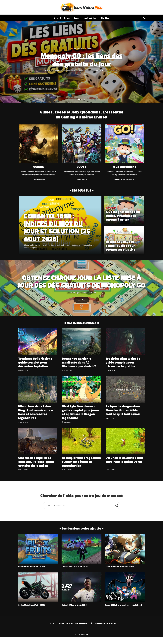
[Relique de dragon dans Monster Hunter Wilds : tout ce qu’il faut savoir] (125, 389)
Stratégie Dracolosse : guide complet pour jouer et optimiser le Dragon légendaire (80, 412)
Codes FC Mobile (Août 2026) (74, 604)
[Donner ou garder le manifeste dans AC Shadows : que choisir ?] (81, 341)
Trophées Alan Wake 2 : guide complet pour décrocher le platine (123, 362)
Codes (89, 48)
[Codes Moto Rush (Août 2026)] (38, 587)
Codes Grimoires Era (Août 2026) (119, 566)
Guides (28, 210)
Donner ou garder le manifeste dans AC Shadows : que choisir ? (79, 362)
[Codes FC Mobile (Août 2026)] (81, 587)
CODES (81, 166)
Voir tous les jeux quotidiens (123, 179)
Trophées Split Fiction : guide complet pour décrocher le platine (35, 362)
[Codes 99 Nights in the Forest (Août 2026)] (125, 587)
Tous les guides (38, 179)
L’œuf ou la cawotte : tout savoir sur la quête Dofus (124, 459)
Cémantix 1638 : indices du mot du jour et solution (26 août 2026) (57, 227)
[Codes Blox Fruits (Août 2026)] (38, 549)
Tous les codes (80, 179)
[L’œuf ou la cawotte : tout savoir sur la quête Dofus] (125, 441)
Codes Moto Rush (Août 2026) (31, 604)
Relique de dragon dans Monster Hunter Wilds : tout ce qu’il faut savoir (123, 410)
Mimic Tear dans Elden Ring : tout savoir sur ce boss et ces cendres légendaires (35, 412)
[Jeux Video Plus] (81, 7)
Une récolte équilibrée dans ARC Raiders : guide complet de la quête (36, 461)
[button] (79, 99)
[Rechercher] (144, 18)
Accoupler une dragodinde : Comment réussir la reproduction (81, 461)
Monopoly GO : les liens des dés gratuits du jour (82, 59)
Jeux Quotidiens (78, 48)
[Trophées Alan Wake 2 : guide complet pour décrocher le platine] (125, 341)
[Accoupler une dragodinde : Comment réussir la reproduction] (81, 441)
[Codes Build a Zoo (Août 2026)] (81, 549)
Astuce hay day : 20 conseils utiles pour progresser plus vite (120, 245)
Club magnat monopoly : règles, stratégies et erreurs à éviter (123, 215)
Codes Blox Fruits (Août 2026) (31, 566)
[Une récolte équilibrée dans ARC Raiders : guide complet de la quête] (37, 441)
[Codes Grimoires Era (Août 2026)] (125, 549)
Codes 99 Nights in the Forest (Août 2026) (123, 604)
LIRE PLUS (92, 251)
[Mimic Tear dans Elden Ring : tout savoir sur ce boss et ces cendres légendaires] (37, 389)
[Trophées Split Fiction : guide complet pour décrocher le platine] (37, 341)
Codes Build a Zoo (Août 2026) (75, 566)
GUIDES (38, 166)
